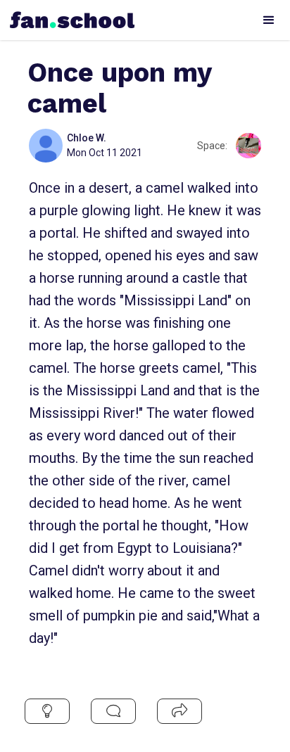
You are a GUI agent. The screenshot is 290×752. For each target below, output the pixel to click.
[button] (269, 20)
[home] (69, 16)
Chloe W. (86, 138)
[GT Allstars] (248, 145)
